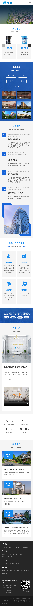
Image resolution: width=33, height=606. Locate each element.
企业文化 (11, 547)
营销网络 (25, 547)
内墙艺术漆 (11, 76)
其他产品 (10, 556)
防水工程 (22, 81)
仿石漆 (9, 554)
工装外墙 (22, 76)
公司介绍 (4, 547)
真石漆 (3, 556)
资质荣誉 (18, 547)
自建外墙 (10, 81)
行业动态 (11, 564)
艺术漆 (3, 554)
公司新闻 (4, 564)
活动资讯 (18, 564)
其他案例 (16, 86)
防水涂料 (15, 554)
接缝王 (22, 554)
